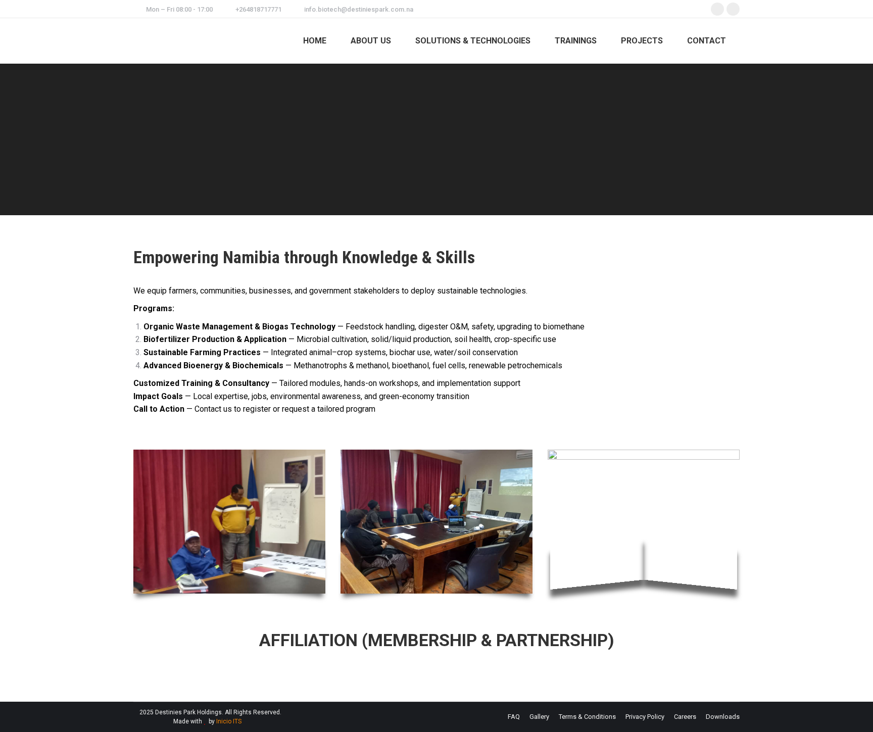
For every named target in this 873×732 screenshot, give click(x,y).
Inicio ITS (228, 721)
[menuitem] (314, 41)
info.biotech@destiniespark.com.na (358, 9)
